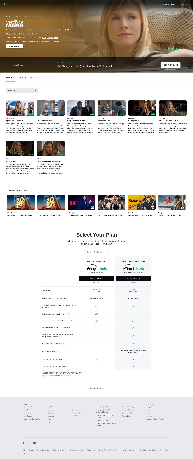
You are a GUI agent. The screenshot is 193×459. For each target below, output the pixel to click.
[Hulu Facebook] (25, 443)
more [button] (67, 30)
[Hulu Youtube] (36, 443)
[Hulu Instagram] (40, 443)
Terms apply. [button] (78, 372)
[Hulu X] (30, 443)
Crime (24, 38)
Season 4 (11, 90)
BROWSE (27, 404)
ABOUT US (150, 404)
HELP (124, 404)
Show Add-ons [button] (94, 388)
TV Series (31, 38)
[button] (10, 77)
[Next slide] (186, 201)
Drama (14, 38)
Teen (19, 38)
